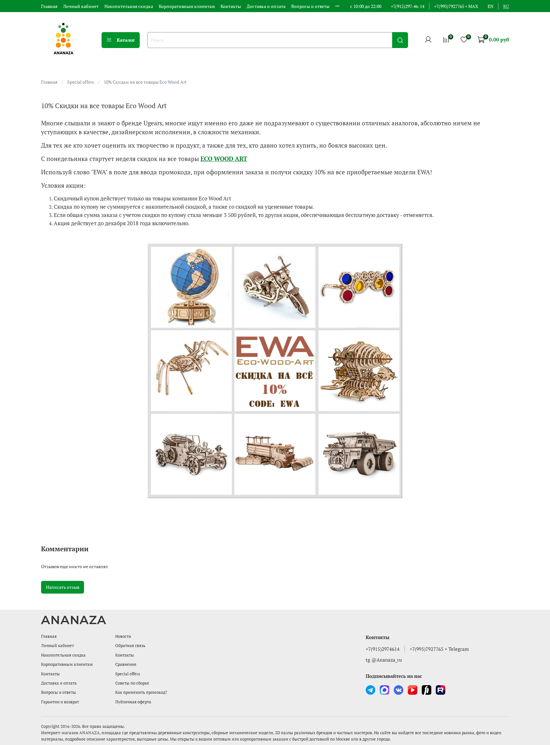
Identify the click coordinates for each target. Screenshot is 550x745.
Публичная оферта (133, 702)
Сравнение (126, 664)
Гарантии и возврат (60, 702)
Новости (123, 636)
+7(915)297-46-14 (407, 6)
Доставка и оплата (266, 6)
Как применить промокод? (141, 692)
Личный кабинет (81, 6)
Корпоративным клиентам (187, 6)
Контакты (231, 6)
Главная (49, 6)
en (490, 6)
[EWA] (275, 371)
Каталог (126, 40)
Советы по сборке (132, 683)
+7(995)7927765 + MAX (456, 6)
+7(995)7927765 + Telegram (439, 649)
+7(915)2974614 (382, 649)
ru (506, 6)
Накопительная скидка (128, 6)
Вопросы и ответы (310, 6)
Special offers (80, 82)
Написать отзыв (62, 587)
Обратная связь (130, 645)
